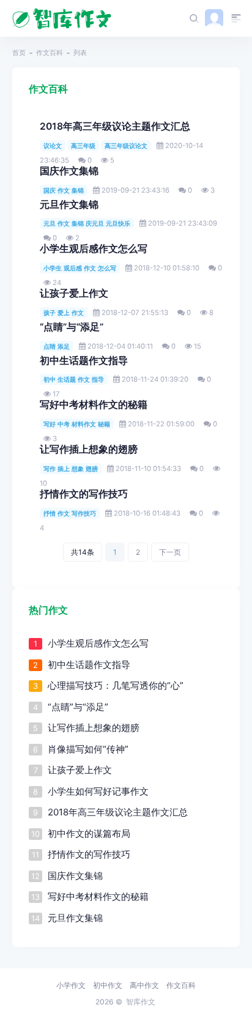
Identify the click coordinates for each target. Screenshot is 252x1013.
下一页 (170, 552)
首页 (19, 52)
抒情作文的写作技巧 (84, 494)
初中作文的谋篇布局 (89, 833)
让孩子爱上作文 (74, 293)
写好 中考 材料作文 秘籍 (76, 424)
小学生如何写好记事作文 (98, 791)
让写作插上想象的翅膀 (89, 449)
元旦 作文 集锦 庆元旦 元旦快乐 (86, 223)
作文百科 (49, 52)
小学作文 (71, 985)
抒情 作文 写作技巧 (69, 513)
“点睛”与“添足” (71, 327)
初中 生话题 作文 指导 (73, 379)
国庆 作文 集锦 (63, 190)
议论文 (52, 145)
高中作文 (144, 985)
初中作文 (107, 985)
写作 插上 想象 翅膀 (70, 468)
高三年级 (83, 145)
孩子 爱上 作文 (63, 312)
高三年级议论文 (126, 145)
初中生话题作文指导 (84, 360)
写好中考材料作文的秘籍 (93, 404)
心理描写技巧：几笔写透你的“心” (115, 685)
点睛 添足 (56, 346)
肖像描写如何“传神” (88, 749)
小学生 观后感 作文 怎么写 (79, 268)
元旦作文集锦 (69, 204)
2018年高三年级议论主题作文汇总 (115, 126)
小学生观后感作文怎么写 (93, 248)
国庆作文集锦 (69, 171)
